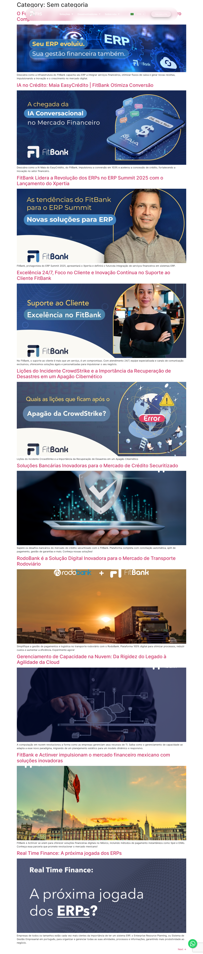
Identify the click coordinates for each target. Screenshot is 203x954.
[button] (66, 14)
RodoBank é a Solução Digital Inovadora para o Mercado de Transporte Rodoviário (96, 561)
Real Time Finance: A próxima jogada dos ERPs (69, 853)
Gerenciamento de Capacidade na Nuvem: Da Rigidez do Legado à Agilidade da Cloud (91, 659)
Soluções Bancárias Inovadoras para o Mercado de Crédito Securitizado (97, 465)
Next (182, 949)
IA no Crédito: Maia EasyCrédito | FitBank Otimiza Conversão (85, 85)
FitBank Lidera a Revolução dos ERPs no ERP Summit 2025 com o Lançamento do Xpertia (90, 180)
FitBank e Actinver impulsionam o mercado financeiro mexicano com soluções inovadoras (93, 757)
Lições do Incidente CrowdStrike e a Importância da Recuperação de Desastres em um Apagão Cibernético (94, 373)
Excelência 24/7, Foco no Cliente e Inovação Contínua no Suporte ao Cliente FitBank (93, 275)
